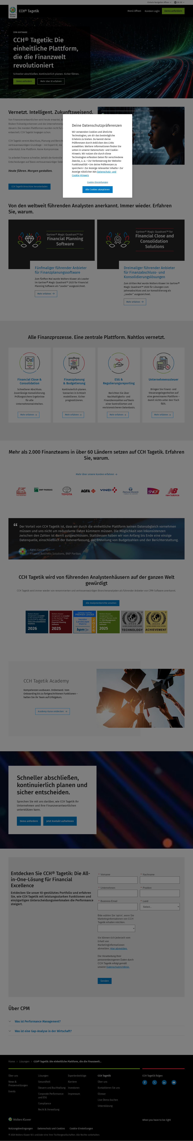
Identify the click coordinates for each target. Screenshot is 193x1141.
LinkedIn (164, 1082)
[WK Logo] (19, 1119)
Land (144, 901)
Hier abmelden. (118, 948)
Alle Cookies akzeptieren (97, 189)
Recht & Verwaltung (48, 1109)
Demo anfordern (173, 11)
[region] (97, 156)
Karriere (72, 1081)
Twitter (154, 1082)
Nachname (148, 874)
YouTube (173, 1082)
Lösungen (24, 1061)
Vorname (104, 874)
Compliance (44, 1103)
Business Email (107, 901)
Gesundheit (44, 1081)
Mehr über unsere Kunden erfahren (95, 474)
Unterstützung (105, 1105)
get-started (60, 821)
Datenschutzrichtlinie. (118, 967)
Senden (104, 981)
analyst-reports (101, 603)
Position (146, 888)
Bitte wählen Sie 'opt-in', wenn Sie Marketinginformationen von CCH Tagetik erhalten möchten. (116, 919)
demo (24, 81)
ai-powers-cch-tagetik (51, 81)
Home (11, 1061)
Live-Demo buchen (108, 1099)
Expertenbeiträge (77, 1075)
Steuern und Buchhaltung (51, 1087)
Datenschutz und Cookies (51, 1128)
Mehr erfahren (44, 293)
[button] (38, 1021)
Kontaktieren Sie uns (109, 1087)
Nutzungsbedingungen (20, 1128)
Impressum (74, 1093)
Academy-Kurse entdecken (51, 711)
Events (11, 1091)
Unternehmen (106, 888)
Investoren (73, 1087)
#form (29, 187)
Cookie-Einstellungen (97, 182)
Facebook (144, 1082)
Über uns (13, 1075)
